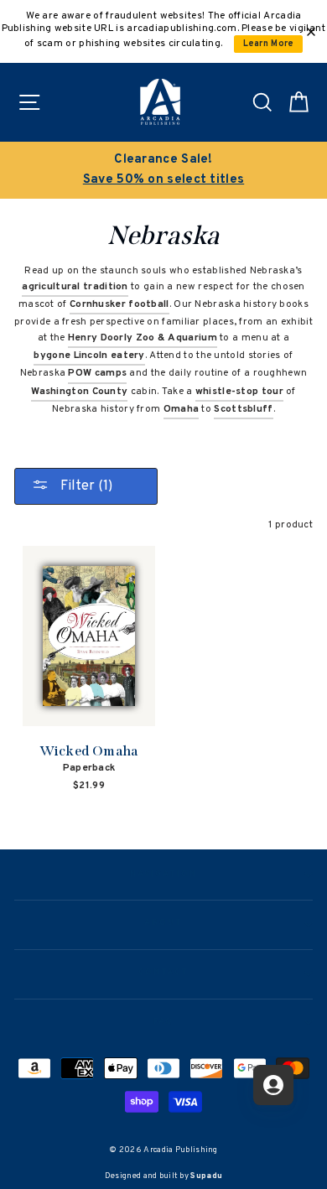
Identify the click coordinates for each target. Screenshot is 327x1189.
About (163, 923)
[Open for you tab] (273, 1085)
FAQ (163, 1022)
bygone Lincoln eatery (89, 355)
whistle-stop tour (239, 391)
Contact (163, 973)
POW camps (97, 373)
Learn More (268, 44)
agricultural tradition (75, 286)
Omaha (182, 409)
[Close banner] (311, 31)
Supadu (206, 1176)
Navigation (163, 875)
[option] (163, 170)
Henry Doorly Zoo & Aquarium (142, 338)
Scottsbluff (243, 409)
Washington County (79, 391)
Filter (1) (84, 486)
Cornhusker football (119, 304)
